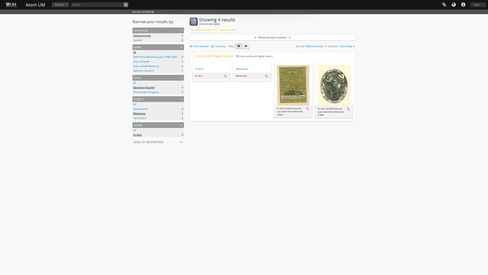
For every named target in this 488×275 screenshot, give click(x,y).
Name (137, 46)
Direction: (333, 46)
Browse (59, 4)
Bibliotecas (139, 113)
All (134, 52)
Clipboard (444, 5)
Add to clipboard (225, 76)
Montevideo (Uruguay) (146, 92)
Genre (138, 124)
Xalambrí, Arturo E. (143, 70)
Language (453, 5)
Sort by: (300, 46)
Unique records (142, 35)
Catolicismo (139, 118)
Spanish (137, 40)
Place (137, 77)
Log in (477, 4)
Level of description (148, 141)
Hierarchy (220, 46)
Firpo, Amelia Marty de (146, 66)
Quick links (463, 5)
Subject (139, 98)
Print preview (201, 46)
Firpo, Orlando (141, 61)
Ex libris (137, 135)
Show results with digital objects (255, 56)
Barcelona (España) (144, 87)
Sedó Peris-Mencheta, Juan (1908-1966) (155, 57)
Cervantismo (140, 109)
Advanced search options (272, 37)
